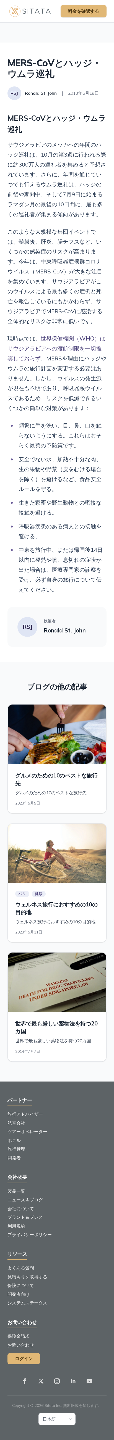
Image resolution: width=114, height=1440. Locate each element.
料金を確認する (83, 11)
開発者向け (18, 1294)
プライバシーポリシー (29, 1234)
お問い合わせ (20, 1345)
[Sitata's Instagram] (57, 1381)
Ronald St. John (65, 630)
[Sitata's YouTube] (89, 1381)
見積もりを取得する (27, 1277)
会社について (20, 1208)
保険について (20, 1285)
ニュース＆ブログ (25, 1199)
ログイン (24, 1358)
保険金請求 (18, 1336)
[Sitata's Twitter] (41, 1381)
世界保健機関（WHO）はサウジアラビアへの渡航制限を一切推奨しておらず (56, 348)
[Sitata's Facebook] (25, 1381)
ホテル (14, 1140)
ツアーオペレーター (27, 1131)
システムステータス (27, 1303)
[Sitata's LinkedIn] (73, 1381)
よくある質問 (20, 1268)
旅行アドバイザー (25, 1114)
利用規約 (16, 1226)
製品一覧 (16, 1191)
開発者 (14, 1158)
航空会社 (16, 1123)
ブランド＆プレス (25, 1217)
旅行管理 (16, 1149)
